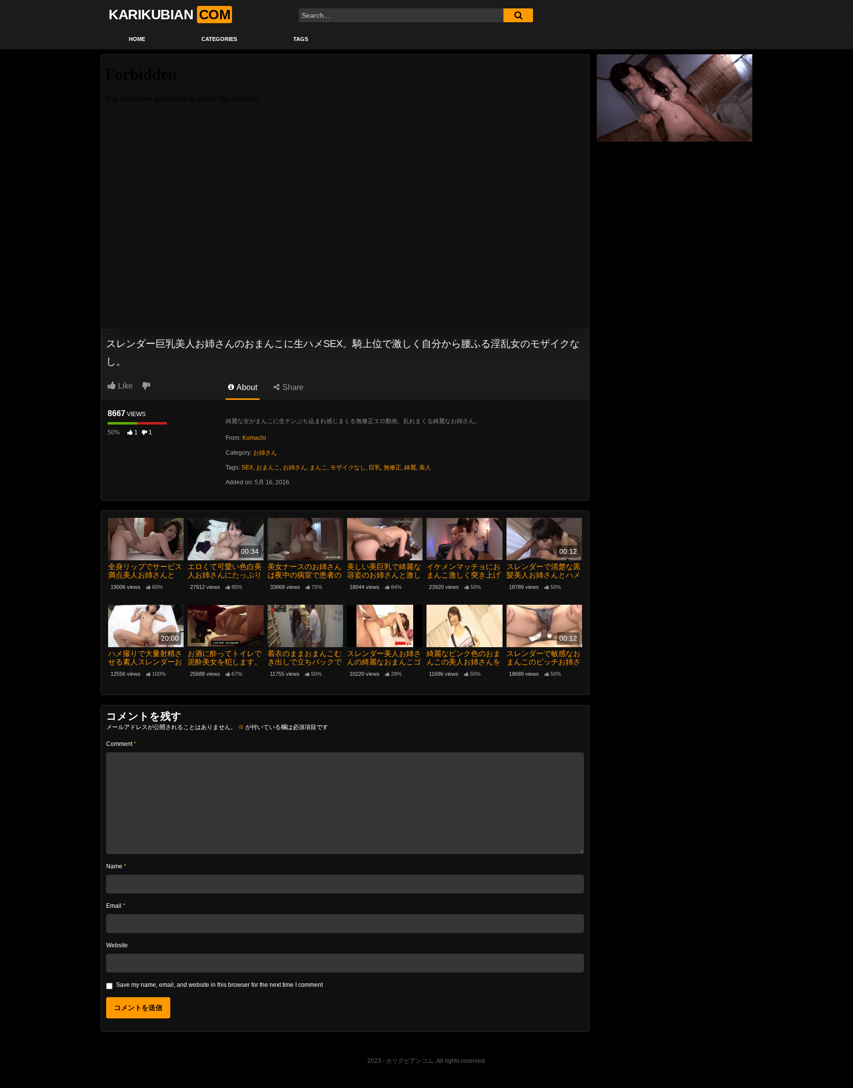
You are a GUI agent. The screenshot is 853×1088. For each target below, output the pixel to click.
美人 (425, 467)
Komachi (254, 437)
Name (116, 866)
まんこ (318, 467)
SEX (247, 467)
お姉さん (265, 452)
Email (115, 905)
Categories (219, 39)
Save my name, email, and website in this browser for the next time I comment (219, 984)
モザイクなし (348, 467)
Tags (300, 39)
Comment (121, 743)
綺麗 (410, 467)
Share (292, 387)
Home (137, 39)
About (246, 387)
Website (117, 945)
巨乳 (375, 467)
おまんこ (268, 467)
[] (518, 15)
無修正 (392, 467)
